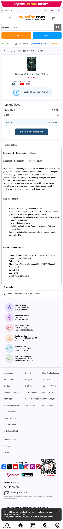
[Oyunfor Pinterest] (38, 467)
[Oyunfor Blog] (46, 10)
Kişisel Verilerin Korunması (14, 405)
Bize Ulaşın (8, 399)
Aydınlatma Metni (11, 431)
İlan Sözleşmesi (10, 412)
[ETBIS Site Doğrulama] (48, 476)
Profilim (28, 386)
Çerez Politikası (10, 418)
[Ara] (58, 27)
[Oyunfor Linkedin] (21, 467)
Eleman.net (8, 446)
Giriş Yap (28, 379)
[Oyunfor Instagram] (27, 467)
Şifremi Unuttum (32, 392)
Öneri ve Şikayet (48, 399)
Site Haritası (30, 405)
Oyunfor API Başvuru (12, 392)
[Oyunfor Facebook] (4, 467)
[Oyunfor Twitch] (33, 467)
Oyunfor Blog (47, 379)
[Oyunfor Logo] (31, 18)
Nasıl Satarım (47, 392)
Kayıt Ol (28, 373)
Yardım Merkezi (48, 405)
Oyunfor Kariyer (10, 440)
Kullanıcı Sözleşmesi (33, 399)
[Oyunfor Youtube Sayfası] (52, 10)
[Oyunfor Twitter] (10, 467)
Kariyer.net (8, 453)
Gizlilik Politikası (10, 425)
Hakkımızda (8, 373)
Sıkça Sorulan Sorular (50, 373)
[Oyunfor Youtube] (16, 467)
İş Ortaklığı (8, 386)
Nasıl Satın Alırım (49, 386)
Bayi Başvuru (9, 379)
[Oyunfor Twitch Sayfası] (59, 10)
